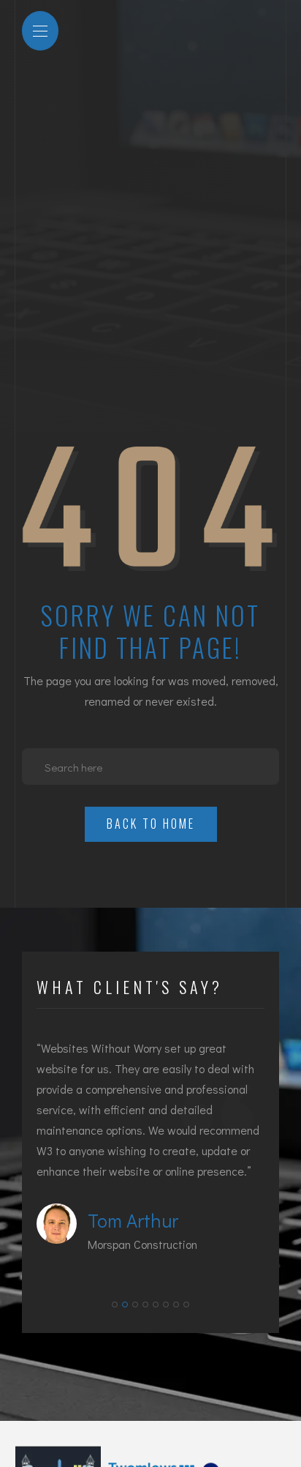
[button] (115, 1304)
